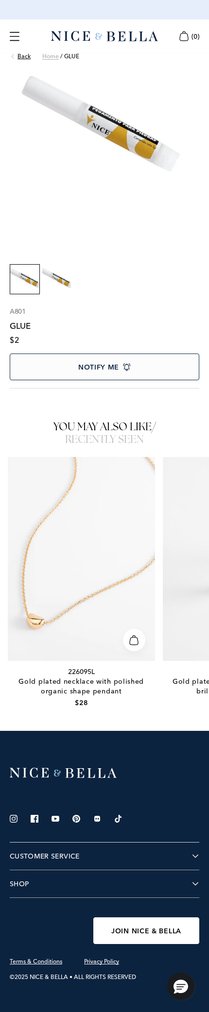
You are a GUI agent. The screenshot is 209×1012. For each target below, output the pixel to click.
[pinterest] (76, 819)
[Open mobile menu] (14, 36)
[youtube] (55, 819)
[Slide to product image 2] (57, 279)
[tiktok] (118, 819)
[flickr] (97, 819)
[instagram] (13, 819)
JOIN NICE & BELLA (146, 931)
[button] (180, 986)
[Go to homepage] (104, 36)
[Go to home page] (104, 773)
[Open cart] (184, 36)
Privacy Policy (101, 961)
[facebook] (34, 819)
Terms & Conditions (36, 961)
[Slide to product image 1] (25, 279)
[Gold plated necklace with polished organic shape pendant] (81, 559)
